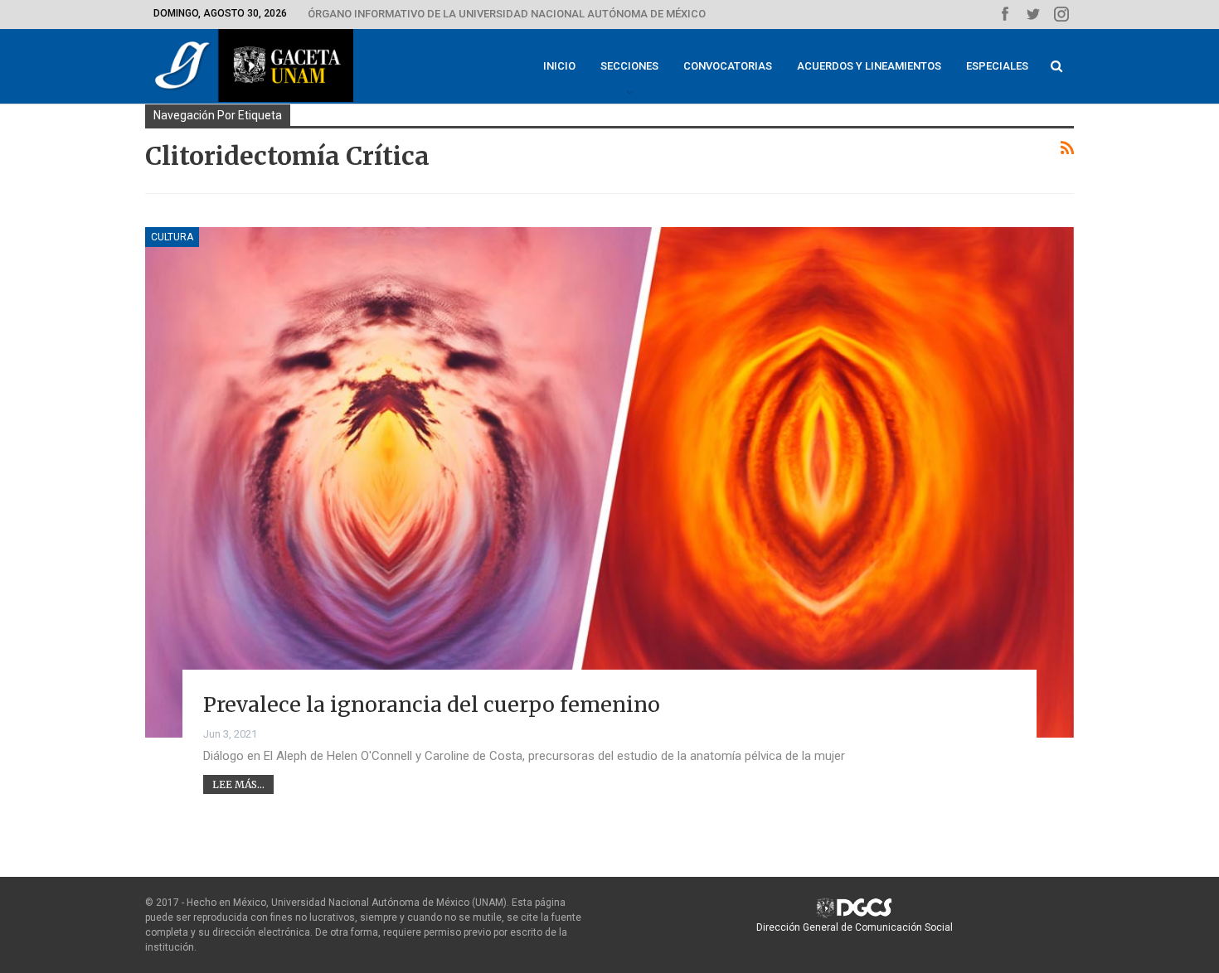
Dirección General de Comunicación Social (854, 927)
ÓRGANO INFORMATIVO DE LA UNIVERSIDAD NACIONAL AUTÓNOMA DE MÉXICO (507, 13)
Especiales (997, 66)
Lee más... (238, 784)
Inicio (559, 66)
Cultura (172, 237)
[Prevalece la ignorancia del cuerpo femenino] (609, 482)
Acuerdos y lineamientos (869, 66)
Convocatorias (727, 66)
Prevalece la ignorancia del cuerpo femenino (431, 704)
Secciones (629, 66)
